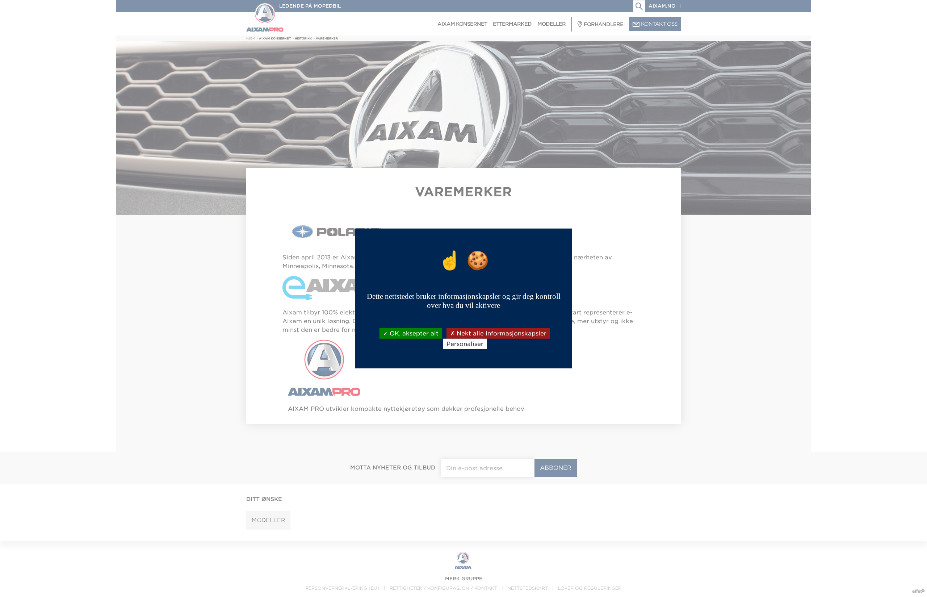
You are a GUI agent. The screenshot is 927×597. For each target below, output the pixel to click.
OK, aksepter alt (413, 333)
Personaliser (464, 344)
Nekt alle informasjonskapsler (500, 333)
